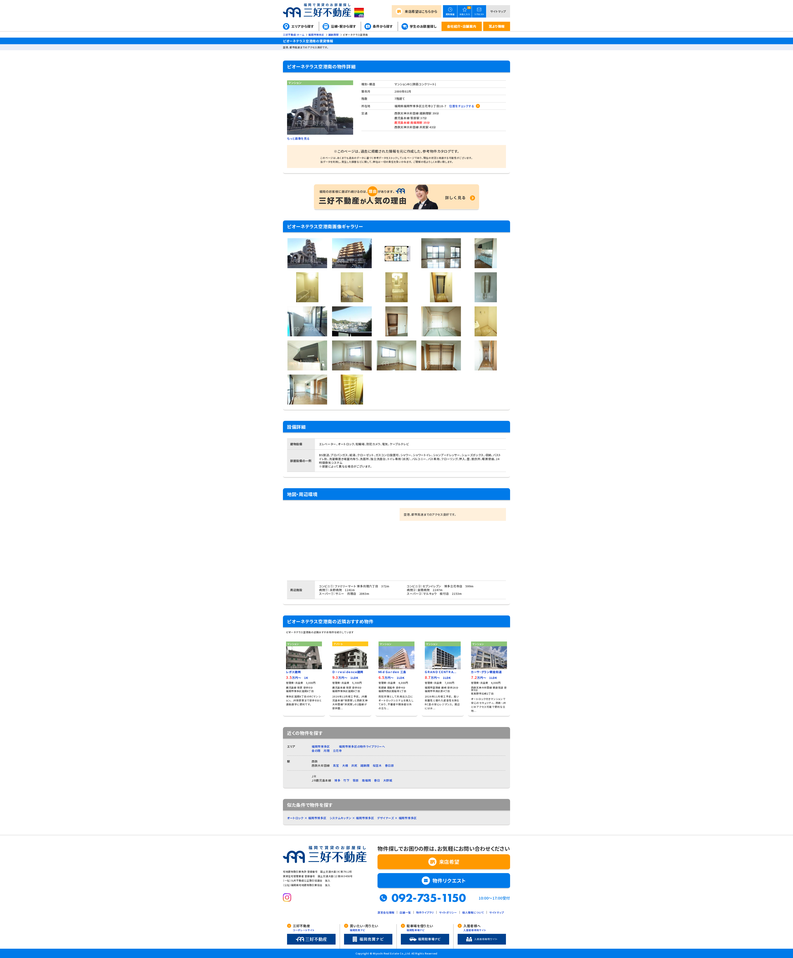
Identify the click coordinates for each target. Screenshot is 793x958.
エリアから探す (302, 26)
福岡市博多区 (321, 746)
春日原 (389, 765)
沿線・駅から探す (343, 26)
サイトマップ (498, 11)
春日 (377, 780)
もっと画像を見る (298, 138)
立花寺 (337, 751)
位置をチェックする (461, 106)
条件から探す (383, 26)
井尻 (354, 765)
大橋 (345, 765)
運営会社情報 (386, 912)
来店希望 (421, 11)
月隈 (327, 751)
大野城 (387, 780)
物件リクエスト (449, 880)
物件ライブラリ (425, 912)
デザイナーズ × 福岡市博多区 (397, 818)
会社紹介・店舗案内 (461, 26)
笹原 (356, 780)
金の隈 (316, 751)
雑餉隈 (364, 765)
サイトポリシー (448, 912)
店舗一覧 (405, 912)
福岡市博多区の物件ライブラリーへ (362, 746)
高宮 (336, 765)
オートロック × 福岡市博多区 (306, 818)
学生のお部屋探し (423, 26)
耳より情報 (497, 26)
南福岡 (366, 780)
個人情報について (473, 912)
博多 (337, 780)
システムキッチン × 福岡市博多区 (352, 818)
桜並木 (377, 765)
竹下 (346, 780)
